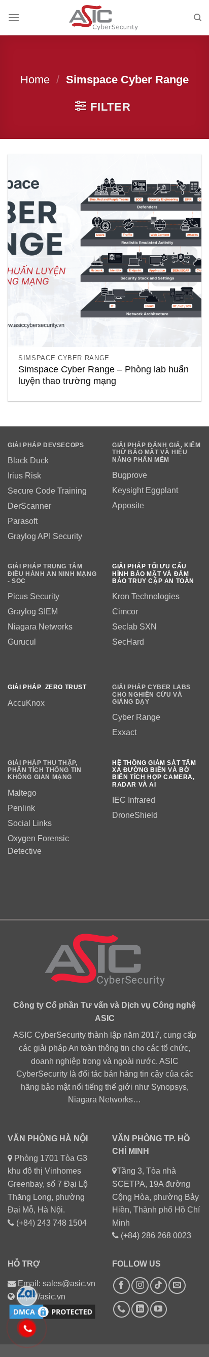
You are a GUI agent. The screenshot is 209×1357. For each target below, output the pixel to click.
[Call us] (121, 1309)
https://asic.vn (41, 1296)
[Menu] (14, 17)
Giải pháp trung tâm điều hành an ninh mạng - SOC (52, 574)
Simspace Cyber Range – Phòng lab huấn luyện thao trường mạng (103, 375)
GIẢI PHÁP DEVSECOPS (46, 445)
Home (35, 79)
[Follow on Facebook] (121, 1285)
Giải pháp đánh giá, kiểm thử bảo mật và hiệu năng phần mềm (156, 452)
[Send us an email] (176, 1285)
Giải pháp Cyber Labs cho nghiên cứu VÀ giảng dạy (151, 694)
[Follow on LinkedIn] (139, 1309)
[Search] (197, 17)
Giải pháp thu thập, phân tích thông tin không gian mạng (44, 770)
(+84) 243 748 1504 (51, 1223)
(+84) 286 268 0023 (156, 1235)
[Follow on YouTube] (158, 1309)
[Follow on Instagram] (139, 1285)
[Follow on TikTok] (158, 1285)
